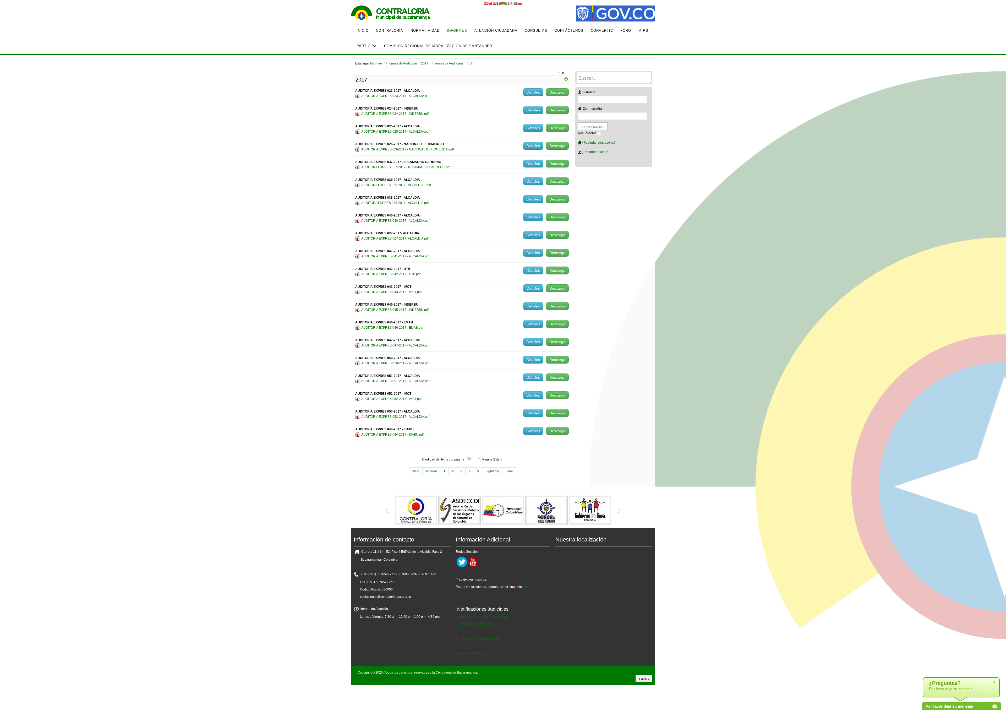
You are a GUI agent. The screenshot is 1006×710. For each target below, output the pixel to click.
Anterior (431, 471)
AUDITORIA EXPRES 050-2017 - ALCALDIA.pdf (395, 363)
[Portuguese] (515, 3)
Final (509, 471)
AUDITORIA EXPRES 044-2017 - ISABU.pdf (392, 434)
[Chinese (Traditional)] (490, 3)
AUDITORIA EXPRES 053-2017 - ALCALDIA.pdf (395, 417)
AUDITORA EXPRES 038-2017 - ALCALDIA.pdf (395, 203)
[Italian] (507, 3)
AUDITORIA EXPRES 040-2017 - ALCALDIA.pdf (395, 221)
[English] (495, 3)
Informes (376, 63)
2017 (424, 63)
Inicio (415, 471)
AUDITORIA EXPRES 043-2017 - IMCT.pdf (391, 292)
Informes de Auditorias (402, 63)
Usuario (588, 92)
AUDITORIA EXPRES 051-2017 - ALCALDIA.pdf (395, 381)
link (525, 587)
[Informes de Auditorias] (566, 79)
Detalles (533, 92)
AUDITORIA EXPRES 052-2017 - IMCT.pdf (391, 399)
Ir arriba (643, 678)
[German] (503, 3)
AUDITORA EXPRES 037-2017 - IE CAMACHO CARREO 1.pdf (405, 167)
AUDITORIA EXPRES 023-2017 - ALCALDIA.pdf (395, 96)
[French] (499, 3)
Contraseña (592, 108)
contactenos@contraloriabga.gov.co (481, 617)
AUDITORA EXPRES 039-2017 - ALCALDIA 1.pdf (396, 185)
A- (568, 73)
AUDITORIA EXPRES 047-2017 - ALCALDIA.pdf (395, 345)
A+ (558, 73)
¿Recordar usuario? (596, 152)
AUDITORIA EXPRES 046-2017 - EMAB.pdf (392, 327)
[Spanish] (486, 3)
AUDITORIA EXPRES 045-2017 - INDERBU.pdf (395, 310)
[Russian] (520, 3)
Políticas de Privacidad (472, 653)
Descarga (557, 92)
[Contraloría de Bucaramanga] (390, 14)
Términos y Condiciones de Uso (478, 639)
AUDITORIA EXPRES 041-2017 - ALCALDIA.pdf (395, 256)
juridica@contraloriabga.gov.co (478, 624)
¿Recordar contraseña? (598, 142)
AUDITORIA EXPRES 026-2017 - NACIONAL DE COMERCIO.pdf (407, 149)
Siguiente (492, 471)
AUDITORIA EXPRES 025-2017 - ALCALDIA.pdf (395, 131)
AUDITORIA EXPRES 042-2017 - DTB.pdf (390, 274)
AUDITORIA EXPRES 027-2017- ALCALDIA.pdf (395, 238)
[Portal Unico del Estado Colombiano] (615, 14)
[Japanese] (511, 3)
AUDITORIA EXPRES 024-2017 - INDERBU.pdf (395, 114)
